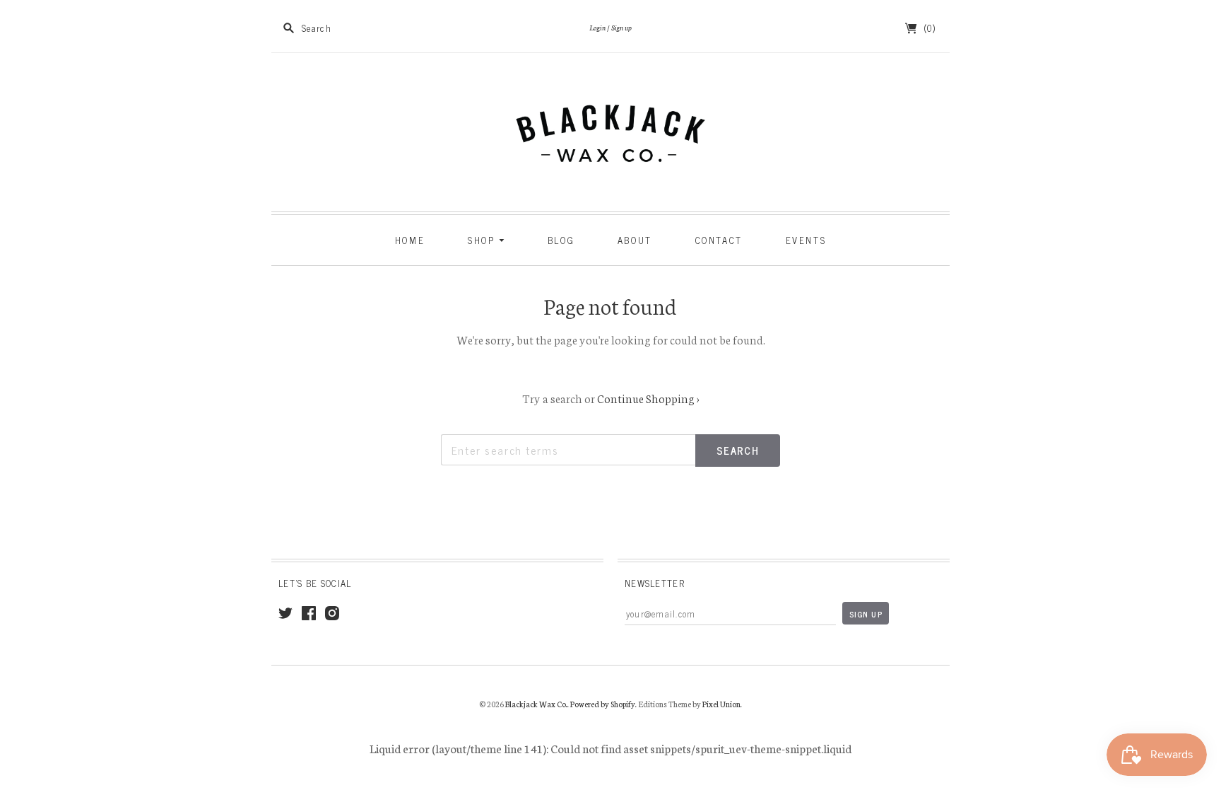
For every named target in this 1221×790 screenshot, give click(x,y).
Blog (561, 240)
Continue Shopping (648, 398)
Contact (719, 240)
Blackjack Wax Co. (536, 703)
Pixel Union (721, 703)
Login (597, 27)
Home (410, 240)
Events (806, 240)
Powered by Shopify (602, 703)
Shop (483, 240)
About (635, 240)
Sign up (621, 27)
